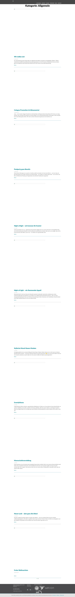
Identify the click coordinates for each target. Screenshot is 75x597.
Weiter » (15, 65)
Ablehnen (57, 595)
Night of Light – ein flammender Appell (27, 290)
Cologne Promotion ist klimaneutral (26, 110)
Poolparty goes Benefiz (22, 169)
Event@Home (19, 402)
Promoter (52, 3)
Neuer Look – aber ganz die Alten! (26, 514)
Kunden (47, 3)
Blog (56, 3)
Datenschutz (62, 595)
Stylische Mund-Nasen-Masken (25, 348)
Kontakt (59, 3)
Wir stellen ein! (19, 57)
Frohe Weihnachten (21, 570)
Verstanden (54, 595)
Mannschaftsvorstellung (22, 460)
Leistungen (38, 3)
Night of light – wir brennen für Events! (27, 226)
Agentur (43, 3)
